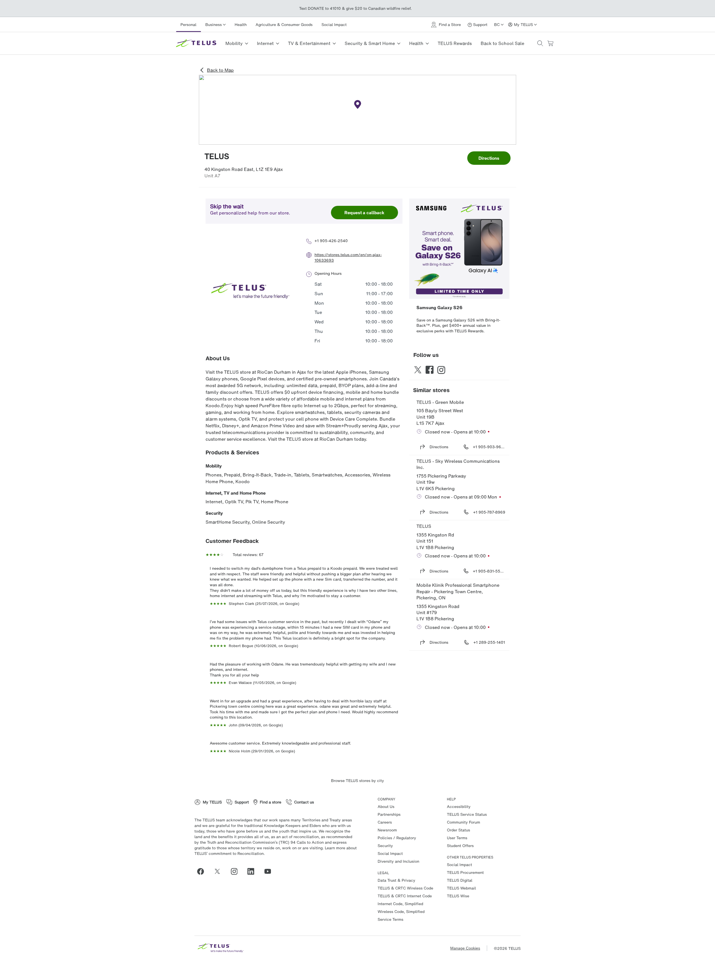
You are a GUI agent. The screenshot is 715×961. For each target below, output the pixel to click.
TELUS (423, 526)
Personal (188, 24)
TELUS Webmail (461, 888)
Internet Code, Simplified (400, 904)
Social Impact (334, 24)
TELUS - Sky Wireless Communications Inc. (458, 464)
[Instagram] (236, 871)
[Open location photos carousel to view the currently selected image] (250, 291)
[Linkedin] (253, 871)
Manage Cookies (465, 948)
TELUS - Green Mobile (440, 402)
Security (214, 513)
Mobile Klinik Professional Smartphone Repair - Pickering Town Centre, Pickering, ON (458, 591)
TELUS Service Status (467, 814)
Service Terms (390, 919)
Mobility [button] (234, 43)
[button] (540, 43)
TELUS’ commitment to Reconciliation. (229, 853)
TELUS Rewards (455, 43)
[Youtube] (269, 871)
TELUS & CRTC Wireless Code (405, 888)
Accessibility (459, 806)
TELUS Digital (459, 880)
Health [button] (416, 43)
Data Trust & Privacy (396, 880)
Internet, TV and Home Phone (236, 493)
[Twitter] (219, 871)
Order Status (458, 830)
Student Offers (460, 845)
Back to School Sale (502, 43)
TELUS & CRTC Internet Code (405, 896)
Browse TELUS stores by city (357, 780)
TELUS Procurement (465, 872)
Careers (385, 822)
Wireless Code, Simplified (401, 911)
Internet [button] (265, 43)
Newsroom (387, 830)
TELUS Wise (458, 896)
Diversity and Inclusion (398, 861)
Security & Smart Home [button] (370, 43)
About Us (386, 806)
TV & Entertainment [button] (309, 43)
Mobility (214, 465)
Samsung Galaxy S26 (439, 307)
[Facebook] (202, 871)
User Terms (457, 838)
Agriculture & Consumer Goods (284, 24)
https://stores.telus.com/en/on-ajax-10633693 (348, 257)
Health (241, 24)
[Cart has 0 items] (550, 43)
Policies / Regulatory (397, 838)
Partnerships (389, 814)
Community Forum (463, 822)
